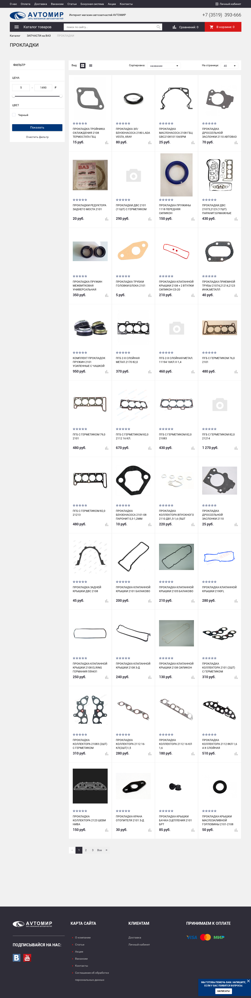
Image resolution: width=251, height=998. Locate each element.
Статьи (72, 3)
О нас (13, 3)
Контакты (126, 3)
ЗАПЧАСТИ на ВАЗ (39, 35)
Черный (23, 115)
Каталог (15, 35)
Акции (112, 3)
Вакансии (57, 3)
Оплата (25, 3)
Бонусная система (92, 3)
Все (99, 850)
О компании (83, 937)
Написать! (223, 991)
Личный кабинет (230, 3)
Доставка (40, 3)
